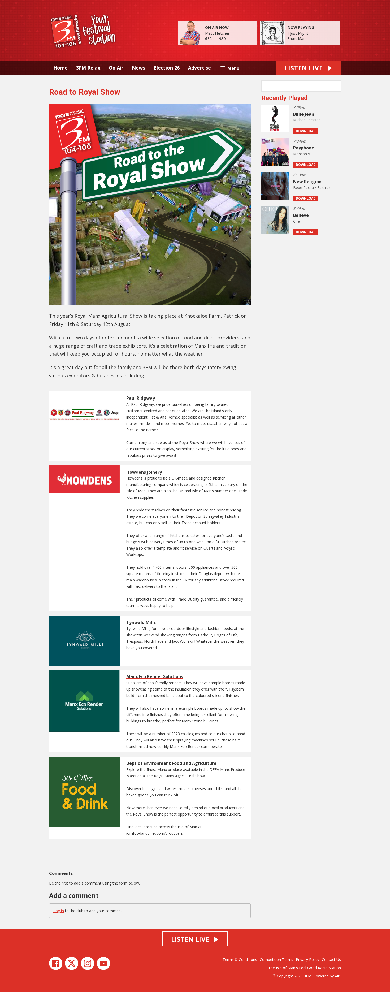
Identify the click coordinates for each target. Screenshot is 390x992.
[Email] (237, 39)
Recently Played (284, 98)
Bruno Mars (297, 38)
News (138, 67)
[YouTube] (103, 963)
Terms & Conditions (240, 959)
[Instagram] (87, 963)
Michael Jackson (307, 119)
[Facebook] (55, 963)
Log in (58, 910)
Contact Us (331, 959)
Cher (297, 221)
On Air (116, 67)
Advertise (199, 67)
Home (60, 67)
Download (306, 131)
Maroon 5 (301, 153)
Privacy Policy (307, 959)
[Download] (313, 39)
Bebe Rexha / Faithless (312, 187)
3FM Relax (88, 67)
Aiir (337, 975)
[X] (71, 963)
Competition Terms (276, 959)
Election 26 (167, 67)
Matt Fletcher (217, 33)
